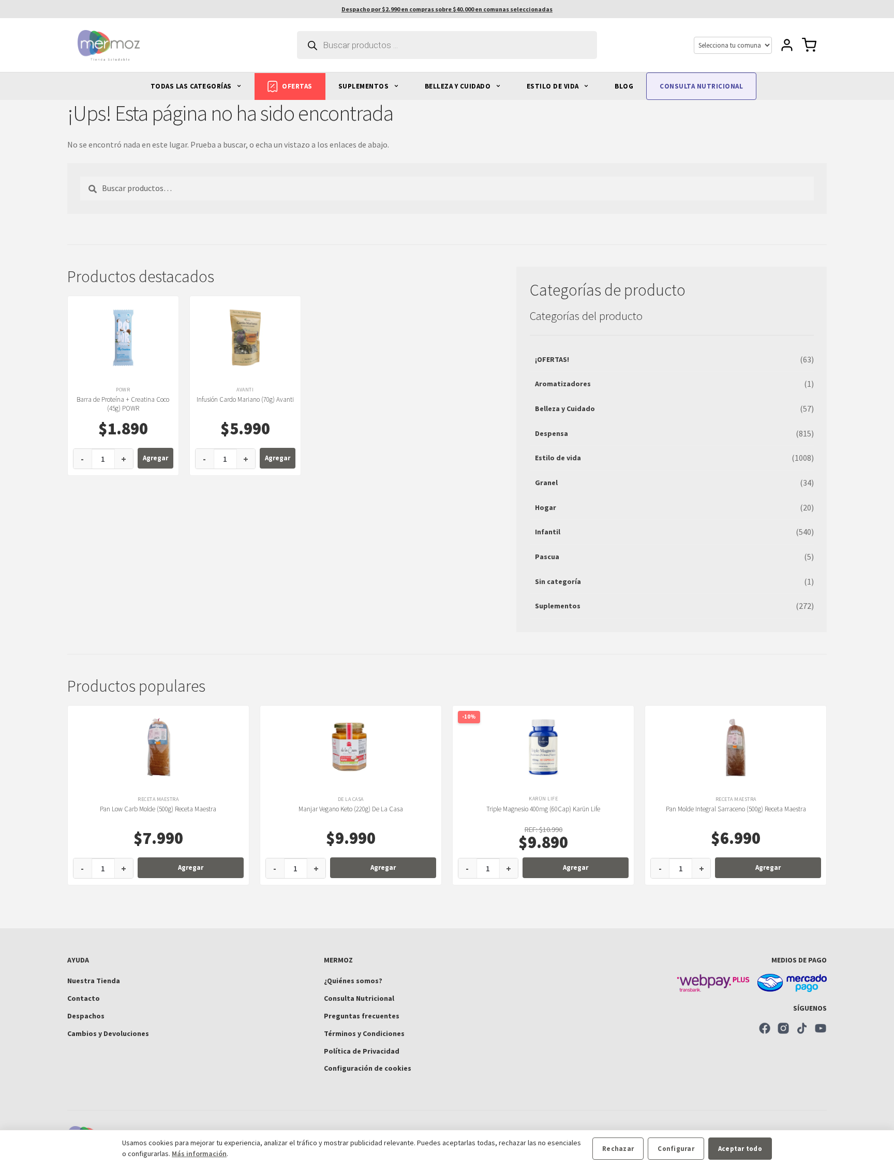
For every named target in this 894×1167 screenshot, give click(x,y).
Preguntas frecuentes (361, 1015)
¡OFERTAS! (552, 359)
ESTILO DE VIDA (554, 86)
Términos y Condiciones (364, 1033)
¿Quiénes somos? (353, 980)
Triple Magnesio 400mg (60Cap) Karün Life (543, 809)
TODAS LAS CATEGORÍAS (192, 86)
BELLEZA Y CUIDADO (459, 86)
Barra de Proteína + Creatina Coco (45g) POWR (123, 404)
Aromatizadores (563, 383)
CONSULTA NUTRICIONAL (701, 86)
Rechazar (618, 1148)
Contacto (83, 998)
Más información (199, 1153)
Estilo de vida (558, 457)
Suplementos (557, 605)
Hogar (545, 507)
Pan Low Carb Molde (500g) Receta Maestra (158, 809)
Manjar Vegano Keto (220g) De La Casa (351, 809)
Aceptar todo (740, 1148)
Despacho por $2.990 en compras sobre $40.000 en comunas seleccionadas (447, 9)
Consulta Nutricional (359, 998)
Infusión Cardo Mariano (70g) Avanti (245, 399)
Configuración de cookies (367, 1068)
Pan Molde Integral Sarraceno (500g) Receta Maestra (736, 809)
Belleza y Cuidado (565, 408)
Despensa (551, 433)
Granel (546, 482)
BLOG (624, 86)
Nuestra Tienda (93, 980)
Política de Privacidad (361, 1051)
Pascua (547, 556)
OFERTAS (297, 86)
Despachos (86, 1015)
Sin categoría (558, 581)
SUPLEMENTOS (364, 86)
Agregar (155, 458)
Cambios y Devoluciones (108, 1033)
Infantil (547, 531)
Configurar (676, 1148)
